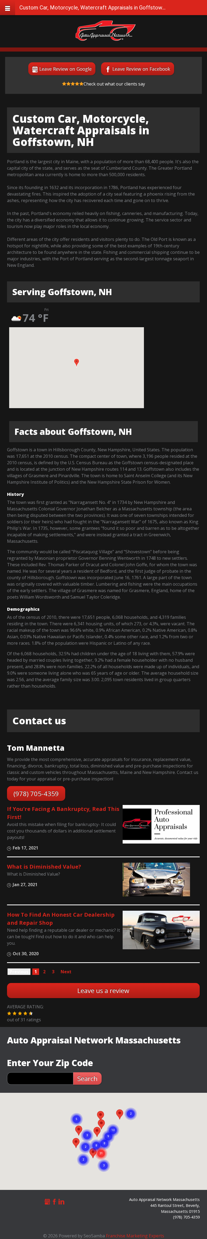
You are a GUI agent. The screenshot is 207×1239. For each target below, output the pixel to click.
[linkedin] (61, 1201)
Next (66, 972)
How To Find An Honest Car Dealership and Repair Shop (61, 918)
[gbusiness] (47, 1201)
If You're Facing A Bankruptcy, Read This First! (63, 813)
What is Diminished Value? (44, 866)
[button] (76, 363)
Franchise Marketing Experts (135, 1236)
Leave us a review (103, 990)
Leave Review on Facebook (141, 69)
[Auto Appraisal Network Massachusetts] (105, 31)
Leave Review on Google (65, 69)
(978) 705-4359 (36, 793)
